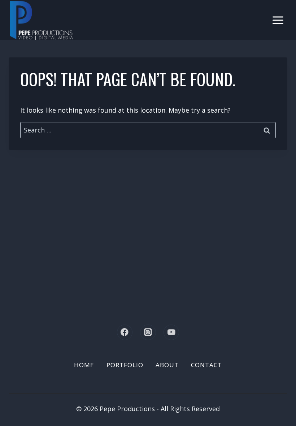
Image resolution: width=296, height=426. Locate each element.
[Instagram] (148, 332)
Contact (206, 365)
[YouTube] (171, 332)
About (167, 365)
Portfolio (124, 365)
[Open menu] (277, 20)
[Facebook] (124, 332)
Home (84, 365)
